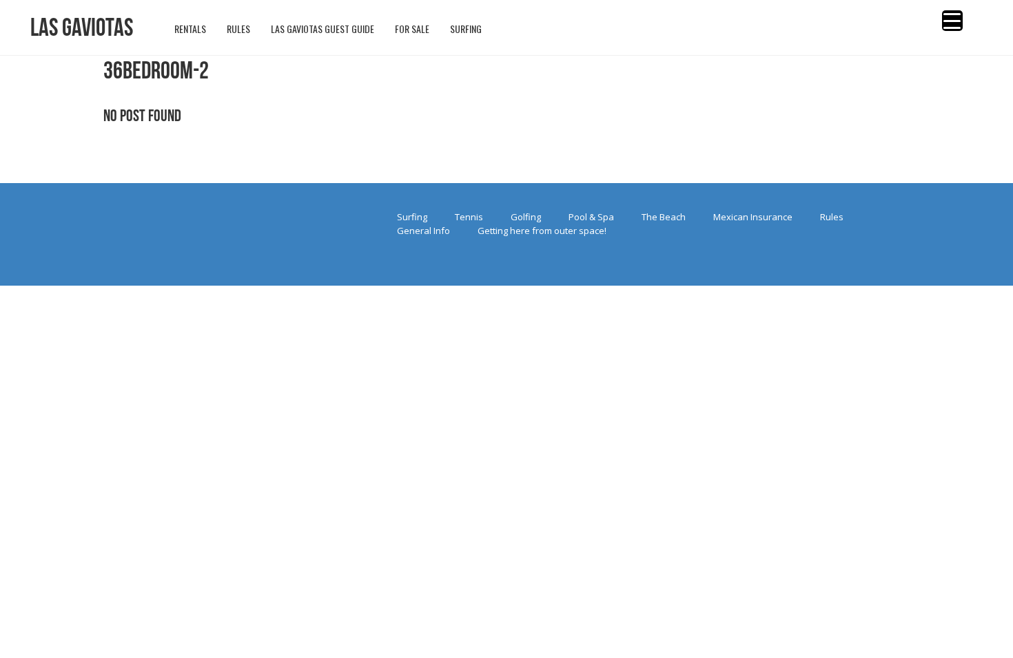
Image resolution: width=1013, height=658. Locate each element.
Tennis (469, 217)
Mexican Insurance (752, 217)
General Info (423, 230)
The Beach (664, 217)
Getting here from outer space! (542, 230)
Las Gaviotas (81, 27)
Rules (831, 217)
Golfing (526, 217)
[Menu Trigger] (952, 20)
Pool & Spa (591, 217)
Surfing (412, 217)
